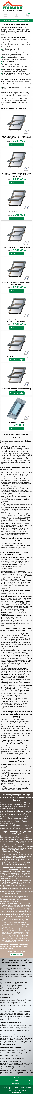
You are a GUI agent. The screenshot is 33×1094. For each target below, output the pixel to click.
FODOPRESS (16, 1092)
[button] (5, 15)
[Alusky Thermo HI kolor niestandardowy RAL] (16, 375)
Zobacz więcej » (16, 359)
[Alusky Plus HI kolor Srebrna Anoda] (16, 198)
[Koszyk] (27, 15)
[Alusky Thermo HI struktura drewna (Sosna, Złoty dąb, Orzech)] (16, 306)
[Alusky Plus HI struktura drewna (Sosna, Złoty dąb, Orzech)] (16, 269)
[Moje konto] (16, 15)
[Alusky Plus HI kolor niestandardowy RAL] (16, 343)
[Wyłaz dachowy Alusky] (16, 409)
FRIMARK (11, 1087)
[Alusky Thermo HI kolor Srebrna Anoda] (16, 234)
